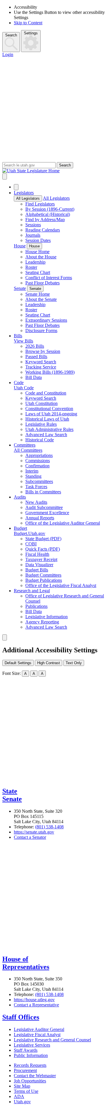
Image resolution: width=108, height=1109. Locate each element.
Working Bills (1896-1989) (50, 372)
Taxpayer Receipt (41, 559)
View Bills (23, 340)
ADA (19, 1096)
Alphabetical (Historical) (47, 214)
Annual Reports (39, 517)
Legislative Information (46, 616)
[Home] (54, 170)
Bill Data (33, 377)
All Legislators (28, 198)
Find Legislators (40, 203)
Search (11, 35)
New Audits (36, 502)
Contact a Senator (30, 837)
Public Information (31, 1055)
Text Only (74, 663)
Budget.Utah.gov (29, 533)
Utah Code (24, 387)
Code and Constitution (45, 392)
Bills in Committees (43, 491)
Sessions (33, 224)
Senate (20, 288)
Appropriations (39, 455)
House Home (37, 251)
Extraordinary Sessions (46, 320)
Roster (31, 267)
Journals (32, 235)
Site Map (22, 1086)
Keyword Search (40, 361)
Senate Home (37, 294)
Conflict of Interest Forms (48, 277)
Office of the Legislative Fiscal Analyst (60, 585)
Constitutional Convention (49, 408)
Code (19, 382)
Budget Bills (36, 569)
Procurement (25, 1070)
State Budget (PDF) (43, 538)
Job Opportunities (30, 1080)
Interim (31, 471)
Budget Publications (43, 580)
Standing (33, 476)
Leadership (35, 262)
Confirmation (37, 465)
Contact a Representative (36, 1004)
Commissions (37, 460)
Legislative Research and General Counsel (52, 1039)
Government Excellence (47, 512)
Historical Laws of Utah (47, 418)
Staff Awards (25, 1050)
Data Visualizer (39, 564)
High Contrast (48, 663)
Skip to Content (28, 22)
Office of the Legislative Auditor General (62, 523)
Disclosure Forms (41, 330)
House (20, 245)
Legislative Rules (41, 424)
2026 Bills (34, 346)
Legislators (24, 192)
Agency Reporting (42, 621)
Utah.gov (22, 1101)
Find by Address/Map (45, 219)
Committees (24, 445)
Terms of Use (26, 1091)
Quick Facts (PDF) (42, 549)
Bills (18, 335)
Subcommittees (39, 481)
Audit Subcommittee (44, 507)
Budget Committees (43, 575)
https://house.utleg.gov (34, 999)
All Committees (28, 450)
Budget (20, 528)
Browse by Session (42, 351)
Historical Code (39, 439)
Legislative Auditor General (39, 1029)
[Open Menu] (4, 176)
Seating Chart (37, 272)
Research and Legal (32, 590)
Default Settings (18, 663)
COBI (31, 543)
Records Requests (30, 1065)
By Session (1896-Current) (49, 209)
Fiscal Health (37, 554)
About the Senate (41, 299)
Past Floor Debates (42, 282)
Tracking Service (40, 366)
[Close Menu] (16, 187)
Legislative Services (32, 1045)
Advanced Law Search (46, 434)
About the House (40, 256)
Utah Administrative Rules (49, 429)
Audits (20, 497)
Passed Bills (36, 356)
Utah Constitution (41, 403)
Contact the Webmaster (35, 1075)
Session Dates (38, 240)
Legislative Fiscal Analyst (37, 1034)
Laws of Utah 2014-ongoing (51, 413)
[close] (4, 637)
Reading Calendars (42, 229)
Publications (36, 606)
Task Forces (36, 486)
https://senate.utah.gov (34, 832)
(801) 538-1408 (49, 826)
